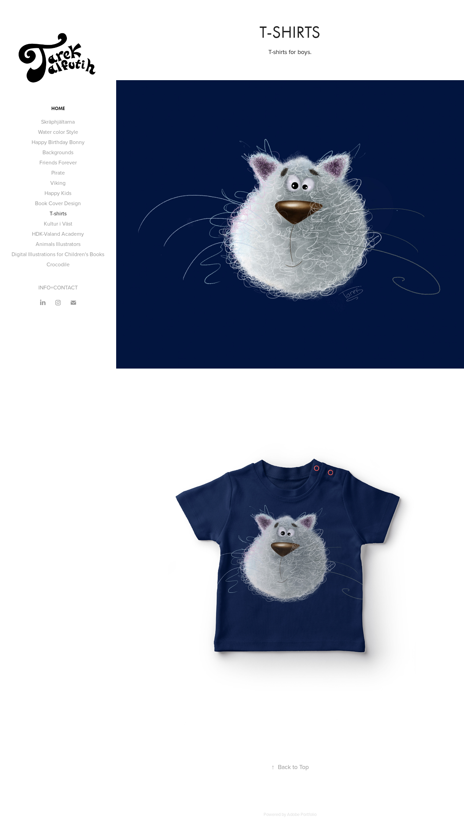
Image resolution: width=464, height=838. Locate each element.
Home (58, 108)
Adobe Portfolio (302, 814)
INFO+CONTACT (58, 287)
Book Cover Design (58, 203)
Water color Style (58, 132)
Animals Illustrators (58, 244)
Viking (58, 182)
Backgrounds (57, 152)
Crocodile (58, 264)
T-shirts (58, 213)
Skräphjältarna (58, 121)
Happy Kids (57, 193)
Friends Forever (58, 162)
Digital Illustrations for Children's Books (58, 254)
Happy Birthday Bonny (58, 142)
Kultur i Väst (58, 223)
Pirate (58, 172)
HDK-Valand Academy (58, 233)
